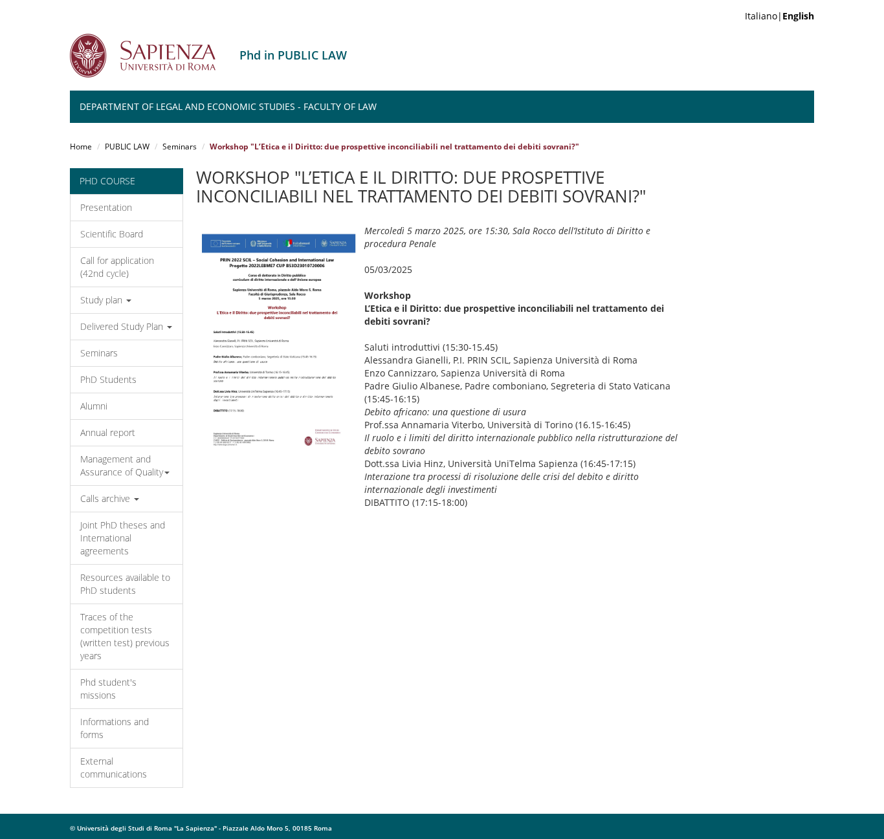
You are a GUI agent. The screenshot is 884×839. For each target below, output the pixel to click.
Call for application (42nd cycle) (117, 266)
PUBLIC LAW (127, 146)
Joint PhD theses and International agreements (122, 538)
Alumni (93, 406)
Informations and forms (114, 728)
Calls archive (106, 498)
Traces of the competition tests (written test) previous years (125, 636)
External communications (113, 767)
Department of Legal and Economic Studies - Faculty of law (228, 106)
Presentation (106, 207)
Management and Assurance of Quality (121, 465)
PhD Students (108, 379)
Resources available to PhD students (125, 583)
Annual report (107, 432)
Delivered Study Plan (123, 326)
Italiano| (779, 16)
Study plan (102, 300)
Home (81, 146)
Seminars (179, 146)
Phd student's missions (108, 688)
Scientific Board (111, 234)
